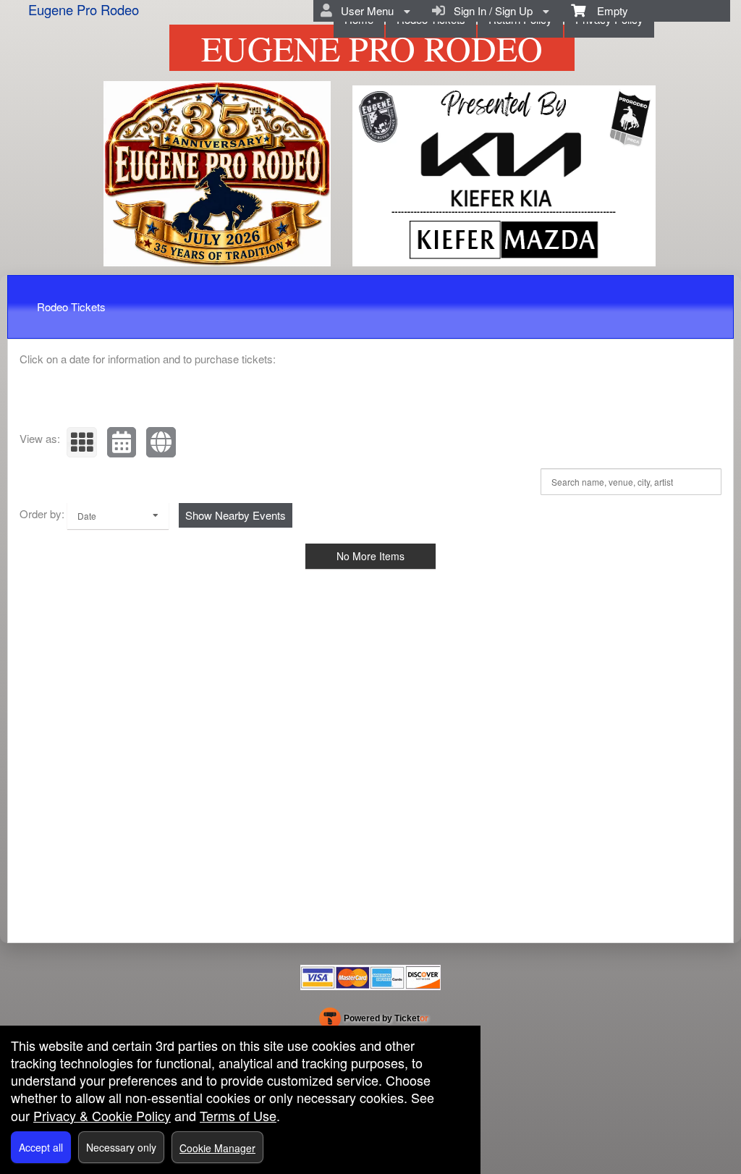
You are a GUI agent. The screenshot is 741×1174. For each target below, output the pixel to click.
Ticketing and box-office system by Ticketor (374, 1021)
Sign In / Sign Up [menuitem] (490, 10)
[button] (82, 442)
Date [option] (86, 516)
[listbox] (118, 515)
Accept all (41, 1147)
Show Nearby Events (235, 515)
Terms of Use (238, 1115)
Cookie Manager (217, 1148)
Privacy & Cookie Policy (102, 1115)
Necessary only (121, 1147)
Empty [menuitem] (606, 10)
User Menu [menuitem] (364, 10)
